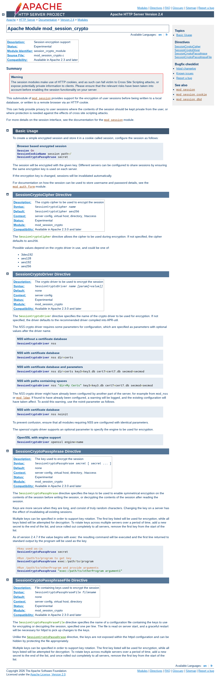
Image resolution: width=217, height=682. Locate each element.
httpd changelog (186, 68)
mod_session (41, 98)
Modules (142, 8)
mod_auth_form (24, 186)
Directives (156, 8)
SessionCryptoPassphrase (46, 637)
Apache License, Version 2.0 (47, 674)
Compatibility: (17, 59)
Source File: (16, 55)
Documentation (48, 19)
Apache (11, 19)
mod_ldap (23, 397)
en (160, 34)
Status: (12, 46)
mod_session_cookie (191, 94)
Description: (16, 42)
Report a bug (206, 8)
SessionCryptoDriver (187, 50)
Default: (19, 211)
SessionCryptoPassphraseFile (193, 57)
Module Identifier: (20, 51)
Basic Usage (184, 35)
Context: (20, 216)
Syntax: (19, 206)
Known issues (184, 73)
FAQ (167, 8)
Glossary (178, 8)
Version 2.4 (67, 19)
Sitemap (191, 8)
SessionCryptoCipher (187, 46)
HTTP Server (27, 19)
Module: (19, 225)
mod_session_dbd (189, 99)
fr (166, 34)
